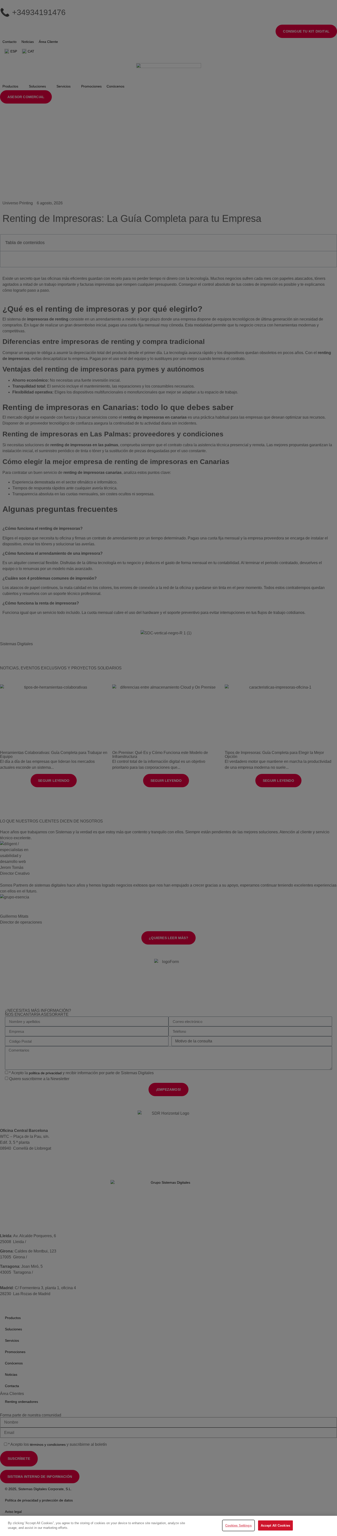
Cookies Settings (238, 1525)
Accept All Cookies (275, 1525)
